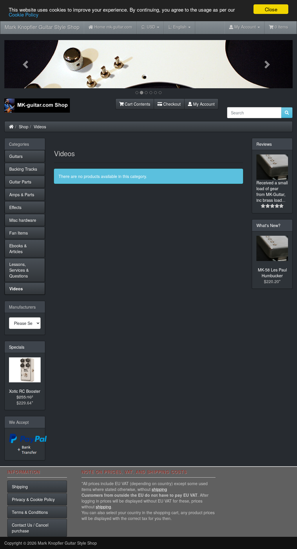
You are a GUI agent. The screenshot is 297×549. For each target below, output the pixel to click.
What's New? (268, 225)
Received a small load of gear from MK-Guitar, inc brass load (272, 191)
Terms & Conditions (30, 512)
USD (149, 27)
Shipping (20, 486)
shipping (159, 489)
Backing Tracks (23, 169)
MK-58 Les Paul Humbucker (272, 272)
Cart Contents (137, 104)
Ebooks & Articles (18, 248)
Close (271, 9)
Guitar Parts (20, 182)
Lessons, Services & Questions (19, 270)
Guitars (16, 156)
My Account (203, 104)
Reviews (264, 144)
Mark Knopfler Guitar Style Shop (42, 26)
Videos (40, 126)
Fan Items (18, 233)
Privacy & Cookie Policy (33, 499)
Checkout (171, 104)
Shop (23, 126)
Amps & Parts (21, 194)
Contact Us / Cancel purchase (30, 528)
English (178, 27)
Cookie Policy (24, 14)
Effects (15, 207)
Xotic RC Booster (24, 391)
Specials (16, 347)
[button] (26, 64)
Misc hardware (22, 220)
